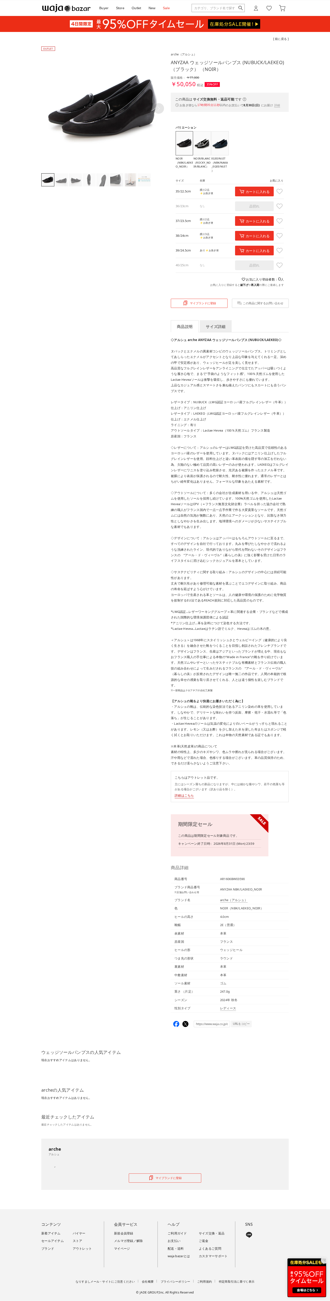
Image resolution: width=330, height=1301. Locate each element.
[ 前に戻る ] (281, 39)
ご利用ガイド (177, 1233)
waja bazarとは (179, 1256)
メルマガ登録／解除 (128, 1241)
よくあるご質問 (210, 1248)
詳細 (277, 105)
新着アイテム (51, 1233)
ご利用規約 (204, 1281)
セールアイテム (52, 1241)
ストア (77, 1241)
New (152, 8)
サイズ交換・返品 (211, 1233)
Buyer (104, 8)
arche (184, 54)
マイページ (122, 1248)
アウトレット (82, 1248)
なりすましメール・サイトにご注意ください (105, 1281)
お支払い (174, 1241)
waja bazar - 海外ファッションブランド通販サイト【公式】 (66, 8)
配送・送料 (176, 1248)
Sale (166, 8)
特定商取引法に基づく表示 (237, 1281)
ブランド (47, 1248)
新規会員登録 (123, 1233)
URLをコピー (241, 1024)
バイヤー (79, 1233)
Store (120, 8)
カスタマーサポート (213, 1256)
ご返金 (203, 1241)
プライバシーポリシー (175, 1281)
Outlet (136, 8)
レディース (228, 1008)
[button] (158, 108)
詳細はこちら (184, 795)
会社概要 (148, 1281)
